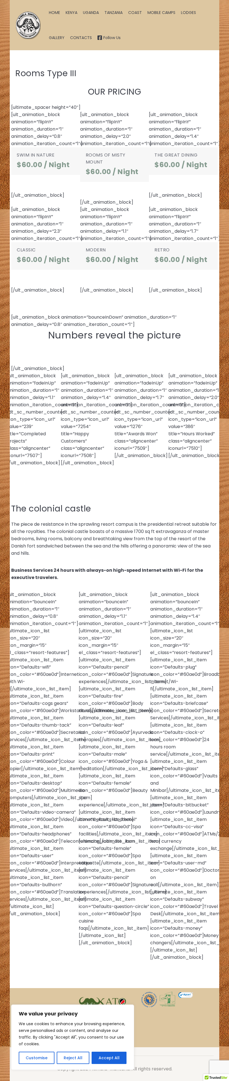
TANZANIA (113, 12)
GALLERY (57, 37)
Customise (36, 1058)
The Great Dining (175, 155)
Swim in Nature (35, 155)
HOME (54, 12)
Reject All (73, 1058)
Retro (162, 250)
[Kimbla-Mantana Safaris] (27, 25)
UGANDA (91, 12)
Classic (26, 250)
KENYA (71, 12)
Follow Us (112, 37)
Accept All (109, 1058)
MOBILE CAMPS (161, 12)
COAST (135, 12)
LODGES (188, 12)
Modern (96, 250)
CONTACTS (81, 37)
